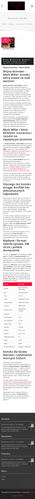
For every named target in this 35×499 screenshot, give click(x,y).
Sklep (3, 476)
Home (4, 24)
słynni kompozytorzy (20, 63)
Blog (3, 479)
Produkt (18, 59)
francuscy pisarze (15, 61)
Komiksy (10, 24)
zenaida (6, 59)
